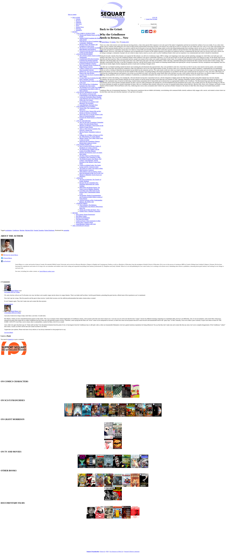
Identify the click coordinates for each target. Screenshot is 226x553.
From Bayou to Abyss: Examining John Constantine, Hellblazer (90, 42)
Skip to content (72, 14)
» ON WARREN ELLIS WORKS (85, 106)
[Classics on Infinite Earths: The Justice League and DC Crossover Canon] (126, 486)
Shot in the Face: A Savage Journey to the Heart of (91, 115)
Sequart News (80, 27)
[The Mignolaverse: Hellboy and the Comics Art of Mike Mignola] (91, 486)
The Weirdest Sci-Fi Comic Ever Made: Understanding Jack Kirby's (90, 89)
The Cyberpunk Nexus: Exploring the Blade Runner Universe (90, 66)
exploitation (8, 230)
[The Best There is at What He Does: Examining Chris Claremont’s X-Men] (108, 486)
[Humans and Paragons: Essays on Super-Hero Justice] (99, 486)
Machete (22, 230)
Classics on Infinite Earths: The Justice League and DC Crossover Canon (90, 166)
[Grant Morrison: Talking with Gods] (135, 518)
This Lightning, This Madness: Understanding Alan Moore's (91, 206)
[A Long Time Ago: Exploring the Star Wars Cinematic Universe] (104, 416)
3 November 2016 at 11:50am (12, 312)
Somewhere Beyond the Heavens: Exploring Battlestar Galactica (88, 62)
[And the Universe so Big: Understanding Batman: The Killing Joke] (108, 499)
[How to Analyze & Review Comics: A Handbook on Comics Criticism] (82, 486)
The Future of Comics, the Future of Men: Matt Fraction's (91, 169)
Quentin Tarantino (39, 230)
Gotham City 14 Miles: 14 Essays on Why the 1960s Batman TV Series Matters (91, 135)
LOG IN (154, 17)
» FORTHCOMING (81, 203)
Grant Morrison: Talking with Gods (86, 224)
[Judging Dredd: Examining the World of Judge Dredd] (99, 397)
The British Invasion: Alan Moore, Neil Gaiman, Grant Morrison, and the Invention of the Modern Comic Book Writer (90, 161)
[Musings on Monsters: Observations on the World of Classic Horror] (99, 467)
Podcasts (78, 28)
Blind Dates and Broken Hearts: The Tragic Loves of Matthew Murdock (89, 188)
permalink (66, 230)
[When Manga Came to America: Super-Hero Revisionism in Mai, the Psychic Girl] (143, 486)
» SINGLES (79, 178)
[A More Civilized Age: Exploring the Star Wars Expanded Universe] (121, 416)
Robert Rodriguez (49, 230)
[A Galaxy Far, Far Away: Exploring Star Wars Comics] (113, 416)
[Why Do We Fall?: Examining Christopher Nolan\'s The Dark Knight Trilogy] (91, 467)
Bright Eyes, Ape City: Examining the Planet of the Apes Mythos (90, 72)
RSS (107, 551)
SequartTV (79, 30)
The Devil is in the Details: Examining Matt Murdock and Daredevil (90, 48)
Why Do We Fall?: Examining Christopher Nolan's (91, 123)
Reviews (78, 20)
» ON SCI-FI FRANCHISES (84, 54)
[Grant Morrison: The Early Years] (108, 435)
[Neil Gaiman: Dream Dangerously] (91, 518)
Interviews (79, 24)
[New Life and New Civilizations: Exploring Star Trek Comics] (130, 416)
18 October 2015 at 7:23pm (12, 292)
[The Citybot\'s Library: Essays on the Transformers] (68, 416)
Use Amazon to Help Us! (116, 551)
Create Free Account (151, 19)
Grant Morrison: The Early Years (88, 105)
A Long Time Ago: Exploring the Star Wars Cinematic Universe (90, 78)
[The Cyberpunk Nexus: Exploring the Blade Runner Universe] (95, 416)
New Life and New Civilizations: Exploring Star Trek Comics (88, 85)
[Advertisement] (21, 276)
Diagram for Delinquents (83, 217)
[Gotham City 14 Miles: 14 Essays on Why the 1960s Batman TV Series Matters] (126, 467)
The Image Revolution (82, 219)
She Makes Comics (81, 216)
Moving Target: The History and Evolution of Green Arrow (88, 45)
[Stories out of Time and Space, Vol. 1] (82, 467)
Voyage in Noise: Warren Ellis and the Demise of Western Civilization (90, 112)
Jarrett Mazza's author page (46, 271)
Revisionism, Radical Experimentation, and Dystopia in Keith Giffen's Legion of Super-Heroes (90, 197)
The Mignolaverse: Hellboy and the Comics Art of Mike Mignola (89, 150)
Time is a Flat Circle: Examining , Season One (89, 129)
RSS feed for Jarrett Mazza (10, 255)
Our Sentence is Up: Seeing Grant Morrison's (88, 102)
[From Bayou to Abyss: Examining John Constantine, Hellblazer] (108, 397)
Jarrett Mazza (105, 42)
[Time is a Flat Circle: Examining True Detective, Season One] (108, 467)
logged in (10, 339)
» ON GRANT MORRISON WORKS (87, 92)
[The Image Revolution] (117, 518)
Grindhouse (15, 230)
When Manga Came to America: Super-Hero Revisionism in (91, 172)
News (77, 25)
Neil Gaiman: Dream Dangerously (85, 214)
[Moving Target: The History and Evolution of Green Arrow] (117, 397)
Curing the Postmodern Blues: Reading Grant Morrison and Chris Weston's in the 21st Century (90, 98)
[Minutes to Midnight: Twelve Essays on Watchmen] (117, 499)
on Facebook (7, 261)
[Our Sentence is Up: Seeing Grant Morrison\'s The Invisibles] (117, 435)
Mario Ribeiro (15, 290)
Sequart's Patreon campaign (131, 551)
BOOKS (74, 32)
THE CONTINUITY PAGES (80, 225)
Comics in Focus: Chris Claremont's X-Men (88, 221)
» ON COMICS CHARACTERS (85, 33)
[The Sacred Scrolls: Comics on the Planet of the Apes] (139, 416)
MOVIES (75, 213)
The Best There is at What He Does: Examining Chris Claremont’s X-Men (89, 156)
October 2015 (125, 42)
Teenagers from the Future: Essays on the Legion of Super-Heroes (90, 51)
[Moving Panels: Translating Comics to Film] (117, 467)
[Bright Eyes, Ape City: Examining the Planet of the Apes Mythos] (148, 416)
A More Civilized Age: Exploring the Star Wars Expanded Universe (91, 69)
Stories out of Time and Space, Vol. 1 (89, 209)
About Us (102, 551)
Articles (78, 19)
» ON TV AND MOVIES (83, 121)
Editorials (78, 22)
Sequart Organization (93, 551)
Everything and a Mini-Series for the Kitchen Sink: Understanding (89, 192)
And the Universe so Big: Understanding (90, 201)
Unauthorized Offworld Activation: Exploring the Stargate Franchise (89, 59)
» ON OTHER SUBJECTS (84, 144)
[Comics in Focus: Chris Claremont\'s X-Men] (126, 518)
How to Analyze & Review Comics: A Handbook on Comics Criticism (90, 147)
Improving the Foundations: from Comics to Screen (89, 142)
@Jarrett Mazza (7, 258)
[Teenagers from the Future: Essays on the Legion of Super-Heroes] (135, 397)
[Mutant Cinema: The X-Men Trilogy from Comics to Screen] (135, 467)
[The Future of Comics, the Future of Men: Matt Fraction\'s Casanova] (135, 486)
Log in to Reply (8, 304)
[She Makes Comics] (99, 518)
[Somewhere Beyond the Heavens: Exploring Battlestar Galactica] (86, 416)
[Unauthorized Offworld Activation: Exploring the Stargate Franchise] (77, 416)
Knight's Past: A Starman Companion (89, 211)
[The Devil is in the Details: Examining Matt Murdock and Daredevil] (126, 397)
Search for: (154, 24)
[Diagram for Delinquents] (108, 518)
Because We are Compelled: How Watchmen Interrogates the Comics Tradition (89, 184)
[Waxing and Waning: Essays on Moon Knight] (91, 397)
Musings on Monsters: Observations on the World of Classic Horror (91, 126)
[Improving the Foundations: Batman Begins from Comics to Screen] (143, 467)
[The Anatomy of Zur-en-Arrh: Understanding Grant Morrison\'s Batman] (117, 448)
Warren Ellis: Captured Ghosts (84, 222)
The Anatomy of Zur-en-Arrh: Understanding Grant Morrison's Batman (90, 94)
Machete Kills (29, 230)
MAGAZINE (76, 17)
